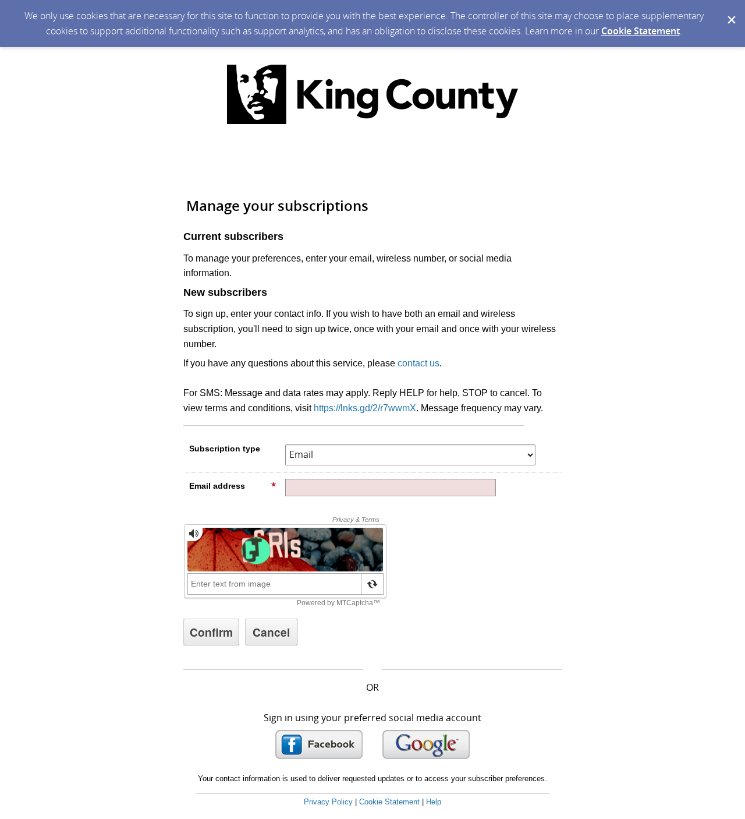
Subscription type (224, 448)
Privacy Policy (328, 801)
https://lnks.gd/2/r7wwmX (365, 408)
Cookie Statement (640, 30)
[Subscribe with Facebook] (319, 744)
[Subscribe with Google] (426, 744)
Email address (217, 485)
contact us (418, 363)
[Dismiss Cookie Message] (730, 11)
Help (433, 801)
